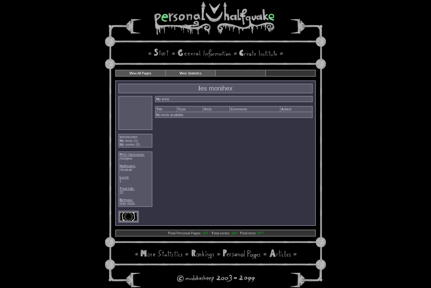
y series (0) (130, 144)
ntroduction (129, 137)
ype (182, 109)
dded (286, 109)
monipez (126, 158)
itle (159, 109)
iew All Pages (140, 73)
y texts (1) (129, 141)
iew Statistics (191, 73)
